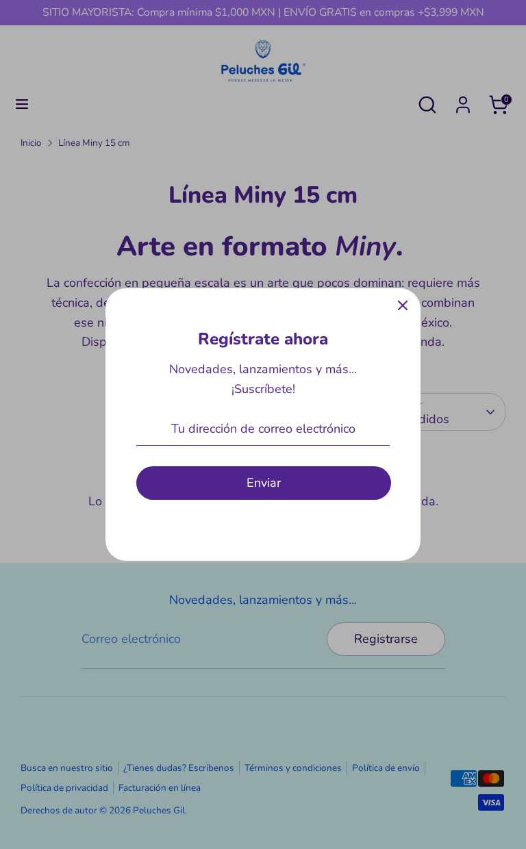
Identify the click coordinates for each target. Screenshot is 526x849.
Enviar (264, 482)
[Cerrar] (403, 306)
